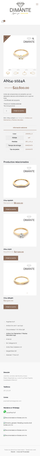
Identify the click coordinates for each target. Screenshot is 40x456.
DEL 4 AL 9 (28, 141)
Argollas (10, 321)
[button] (33, 39)
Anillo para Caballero (14, 347)
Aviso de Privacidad (23, 452)
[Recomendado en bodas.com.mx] (15, 430)
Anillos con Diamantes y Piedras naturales (16, 334)
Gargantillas (11, 351)
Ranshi (13, 452)
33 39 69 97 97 (11, 412)
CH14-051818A (8, 200)
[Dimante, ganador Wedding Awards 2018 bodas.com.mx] (20, 425)
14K (29, 137)
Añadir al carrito (19, 111)
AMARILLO (29, 134)
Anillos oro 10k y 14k (14, 325)
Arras (8, 339)
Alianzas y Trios (12, 355)
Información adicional (20, 127)
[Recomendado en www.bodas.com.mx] (15, 417)
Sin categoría (11, 343)
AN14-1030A (8, 249)
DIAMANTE (29, 149)
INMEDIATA (29, 145)
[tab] (20, 127)
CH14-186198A (8, 298)
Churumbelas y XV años (15, 329)
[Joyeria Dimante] (20, 8)
